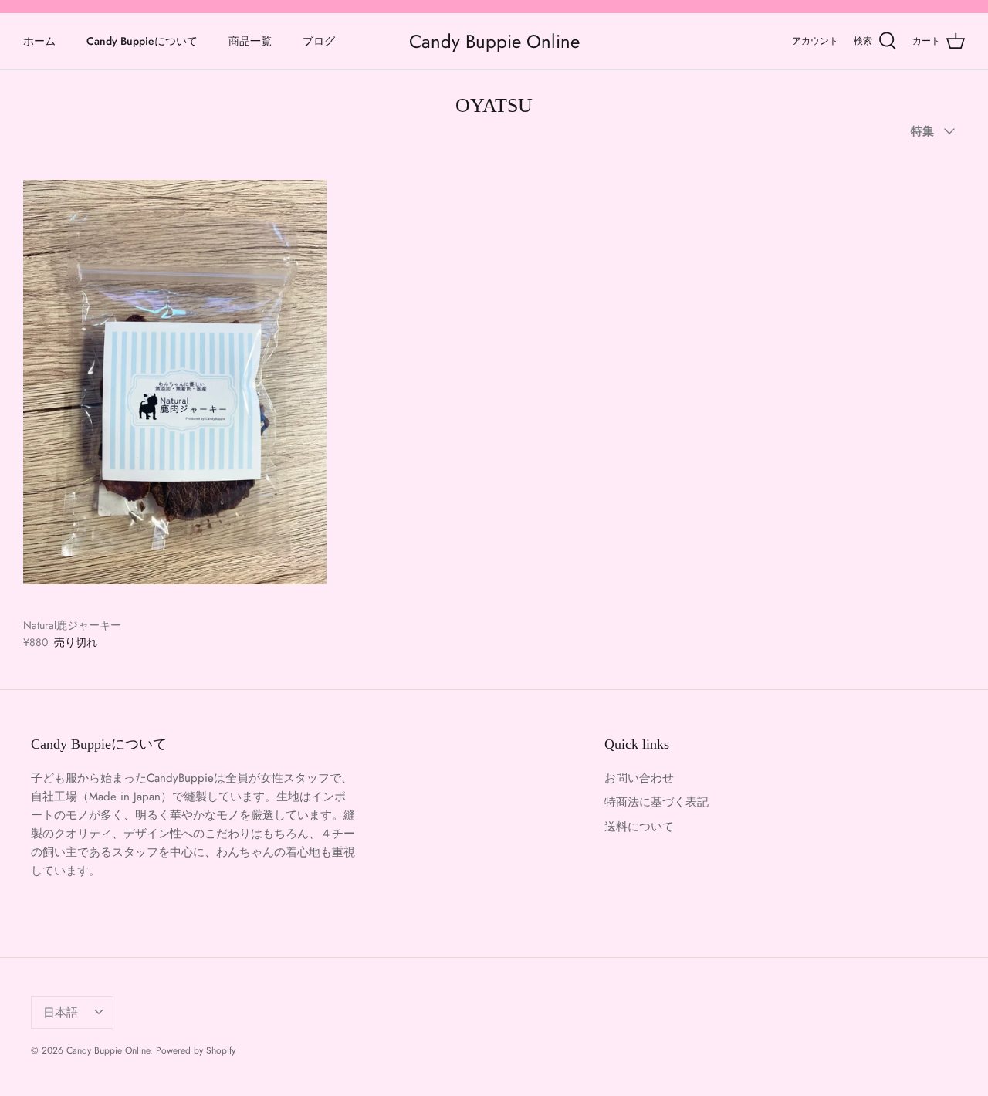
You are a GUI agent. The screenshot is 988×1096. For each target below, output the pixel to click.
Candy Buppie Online (108, 1050)
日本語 (60, 1012)
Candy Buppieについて (142, 41)
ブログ (319, 41)
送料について (639, 826)
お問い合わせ (639, 778)
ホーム (39, 41)
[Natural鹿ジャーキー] (175, 382)
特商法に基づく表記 (656, 801)
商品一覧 (250, 41)
